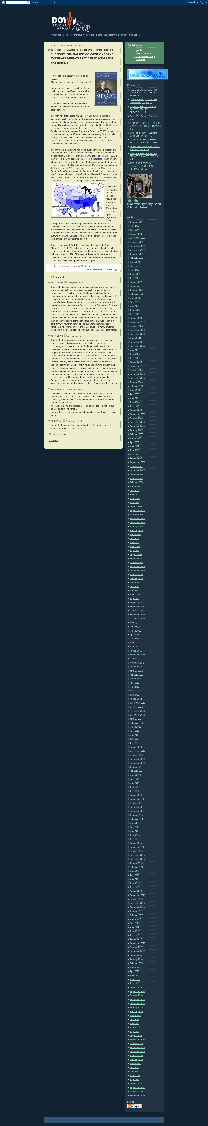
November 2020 (137, 1096)
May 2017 (134, 927)
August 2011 (136, 651)
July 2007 (134, 454)
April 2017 (134, 923)
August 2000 (136, 234)
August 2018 (136, 987)
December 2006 (137, 426)
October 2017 (136, 947)
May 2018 (134, 975)
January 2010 (136, 574)
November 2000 (137, 246)
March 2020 (135, 1063)
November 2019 (137, 1048)
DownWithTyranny (145, 56)
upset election (61, 122)
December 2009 (137, 571)
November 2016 (137, 903)
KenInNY (140, 60)
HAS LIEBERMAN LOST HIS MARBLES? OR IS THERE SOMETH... (144, 93)
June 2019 (135, 1027)
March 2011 (135, 631)
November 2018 (137, 999)
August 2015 (136, 843)
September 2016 (137, 895)
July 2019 (134, 1031)
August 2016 (136, 891)
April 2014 (134, 779)
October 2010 (136, 611)
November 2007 (137, 470)
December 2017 (137, 955)
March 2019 (135, 1015)
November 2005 (137, 374)
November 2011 (137, 663)
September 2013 (137, 751)
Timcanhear (71, 389)
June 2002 (135, 274)
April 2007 (134, 442)
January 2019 (136, 1007)
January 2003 (136, 290)
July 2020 (134, 1080)
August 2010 (136, 603)
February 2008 (136, 482)
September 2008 (137, 510)
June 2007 (135, 450)
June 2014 (135, 787)
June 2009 (135, 547)
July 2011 (134, 647)
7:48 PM (58, 389)
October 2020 (136, 1092)
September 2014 (137, 799)
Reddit (108, 269)
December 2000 (137, 250)
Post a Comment (60, 434)
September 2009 (137, 559)
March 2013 (135, 727)
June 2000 (135, 230)
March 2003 (135, 298)
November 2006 (137, 422)
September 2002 (137, 286)
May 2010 (134, 591)
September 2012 (137, 703)
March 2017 (135, 919)
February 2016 (136, 867)
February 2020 (136, 1060)
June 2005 (135, 354)
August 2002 (136, 282)
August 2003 (136, 318)
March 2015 (135, 823)
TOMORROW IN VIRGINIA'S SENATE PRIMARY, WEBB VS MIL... (145, 156)
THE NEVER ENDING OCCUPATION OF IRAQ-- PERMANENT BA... (142, 166)
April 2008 (134, 490)
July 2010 (134, 599)
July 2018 (134, 983)
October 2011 (136, 659)
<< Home (53, 441)
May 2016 (134, 879)
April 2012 (134, 683)
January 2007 (136, 430)
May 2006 (134, 398)
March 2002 (135, 262)
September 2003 (137, 322)
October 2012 (136, 707)
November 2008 (137, 518)
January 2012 (136, 671)
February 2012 (136, 675)
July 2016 (134, 887)
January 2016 (136, 863)
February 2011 (136, 627)
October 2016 (136, 899)
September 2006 (137, 414)
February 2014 (136, 771)
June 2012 (135, 691)
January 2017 (136, 911)
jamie (139, 50)
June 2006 (135, 402)
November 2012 (137, 711)
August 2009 (136, 554)
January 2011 (136, 623)
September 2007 (137, 462)
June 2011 (134, 643)
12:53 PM (58, 336)
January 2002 (136, 254)
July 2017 (134, 935)
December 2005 (137, 378)
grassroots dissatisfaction (92, 159)
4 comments (96, 269)
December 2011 (137, 667)
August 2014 (136, 795)
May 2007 (134, 446)
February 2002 (136, 258)
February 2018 (136, 963)
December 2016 (137, 907)
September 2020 (137, 1087)
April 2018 (134, 971)
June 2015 (135, 835)
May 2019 (134, 1023)
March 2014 (135, 775)
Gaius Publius (143, 53)
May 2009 (134, 542)
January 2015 (136, 815)
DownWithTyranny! (50, 9)
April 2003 (134, 302)
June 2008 (135, 498)
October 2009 (136, 562)
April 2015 (134, 827)
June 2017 (135, 931)
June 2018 (135, 979)
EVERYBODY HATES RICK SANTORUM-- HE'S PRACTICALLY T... (143, 109)
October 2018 (136, 995)
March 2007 (135, 438)
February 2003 (136, 294)
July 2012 (134, 695)
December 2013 (137, 763)
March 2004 (135, 338)
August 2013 (136, 747)
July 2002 (134, 278)
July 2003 (134, 314)
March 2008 (135, 486)
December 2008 (137, 522)
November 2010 (137, 615)
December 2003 (137, 334)
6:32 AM (57, 421)
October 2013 (136, 755)
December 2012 (137, 715)
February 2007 (136, 434)
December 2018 (137, 1003)
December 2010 (137, 619)
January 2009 (136, 526)
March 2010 (135, 583)
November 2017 (137, 951)
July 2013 (134, 743)
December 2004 (137, 346)
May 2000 (134, 226)
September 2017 (137, 943)
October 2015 (136, 851)
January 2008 (136, 478)
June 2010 (135, 595)
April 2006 (134, 394)
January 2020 (136, 1055)
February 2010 (136, 579)
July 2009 (134, 550)
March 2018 (135, 967)
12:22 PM (85, 266)
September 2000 (137, 238)
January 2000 (136, 222)
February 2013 (136, 723)
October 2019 (136, 1043)
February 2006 (136, 386)
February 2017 (136, 915)
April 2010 (134, 587)
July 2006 (134, 406)
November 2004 (137, 342)
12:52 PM (58, 283)
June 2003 (135, 310)
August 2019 (136, 1035)
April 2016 (134, 875)
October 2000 (136, 242)
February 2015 (136, 819)
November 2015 (137, 855)
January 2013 (136, 719)
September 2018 (137, 991)
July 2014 (134, 791)
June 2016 (135, 883)
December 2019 (137, 1051)
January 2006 (136, 382)
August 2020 (136, 1084)
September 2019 (137, 1039)
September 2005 (137, 366)
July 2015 (134, 839)
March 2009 (135, 534)
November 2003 (137, 330)
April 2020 (134, 1068)
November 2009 (137, 567)
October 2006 (136, 418)
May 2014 (134, 783)
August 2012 (136, 699)
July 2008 (134, 502)
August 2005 (136, 362)
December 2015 (137, 859)
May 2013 (134, 735)
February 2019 (136, 1011)
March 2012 (135, 679)
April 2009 (134, 538)
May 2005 (134, 350)
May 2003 (134, 306)
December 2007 (137, 474)
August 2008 (136, 506)
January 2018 (136, 959)
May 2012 (134, 687)
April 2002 (134, 266)
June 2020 (135, 1075)
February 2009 (136, 530)
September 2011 (137, 655)
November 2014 (137, 807)
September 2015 (137, 847)
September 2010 (137, 607)
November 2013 (137, 759)
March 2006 (135, 390)
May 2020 (134, 1072)
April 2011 (134, 635)
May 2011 (134, 639)
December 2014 (137, 811)
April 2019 (134, 1019)
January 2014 (136, 767)
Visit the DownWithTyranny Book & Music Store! (144, 204)
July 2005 (134, 358)
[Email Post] (115, 269)
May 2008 (134, 494)
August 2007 (136, 458)
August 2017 (136, 939)
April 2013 (134, 731)
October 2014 (136, 803)
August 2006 (136, 410)
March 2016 (135, 871)
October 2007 (136, 466)
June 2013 (135, 739)
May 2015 (134, 831)
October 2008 (136, 514)
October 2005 (136, 370)
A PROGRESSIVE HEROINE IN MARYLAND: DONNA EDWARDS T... (146, 126)
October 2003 (136, 326)
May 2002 (134, 270)
